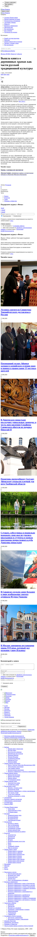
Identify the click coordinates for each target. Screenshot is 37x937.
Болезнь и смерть (13, 823)
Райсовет (7, 40)
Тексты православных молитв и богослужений (18, 926)
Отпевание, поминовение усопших (19, 909)
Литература (11, 836)
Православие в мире (10, 849)
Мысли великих (13, 848)
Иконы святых (12, 778)
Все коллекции (8, 45)
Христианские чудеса (14, 810)
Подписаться (22, 726)
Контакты (7, 710)
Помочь (7, 9)
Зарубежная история (14, 820)
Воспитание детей (10, 786)
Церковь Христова (10, 921)
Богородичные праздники (16, 770)
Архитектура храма (14, 783)
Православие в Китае (14, 862)
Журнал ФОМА (5, 54)
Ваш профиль (9, 4)
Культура (7, 198)
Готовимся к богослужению (12, 916)
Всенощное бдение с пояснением (18, 919)
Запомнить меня (8, 683)
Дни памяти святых (14, 768)
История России (13, 818)
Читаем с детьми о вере (11, 43)
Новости (7, 24)
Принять (32, 935)
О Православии (13, 812)
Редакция (8, 185)
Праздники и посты (10, 872)
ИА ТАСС (22, 101)
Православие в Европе (15, 857)
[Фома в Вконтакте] (8, 693)
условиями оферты (18, 226)
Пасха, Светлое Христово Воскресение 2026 (21, 765)
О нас (6, 705)
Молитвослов (8, 27)
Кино (9, 843)
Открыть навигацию (10, 2)
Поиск (6, 6)
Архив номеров (9, 717)
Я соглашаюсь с (13, 226)
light (2, 74)
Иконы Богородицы (14, 775)
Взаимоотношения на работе (17, 831)
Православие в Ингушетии (16, 859)
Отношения (7, 797)
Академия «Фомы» (10, 22)
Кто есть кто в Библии (15, 752)
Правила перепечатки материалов (14, 737)
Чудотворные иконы (14, 779)
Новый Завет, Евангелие (15, 749)
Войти (13, 51)
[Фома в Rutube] (7, 701)
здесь (11, 220)
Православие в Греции (15, 856)
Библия (6, 747)
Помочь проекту (5, 224)
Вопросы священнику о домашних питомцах (22, 888)
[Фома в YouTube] (7, 699)
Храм (6, 199)
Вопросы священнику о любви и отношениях (22, 898)
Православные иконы (11, 773)
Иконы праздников (14, 776)
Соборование (12, 912)
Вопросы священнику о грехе (17, 890)
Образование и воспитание (12, 801)
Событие (19, 54)
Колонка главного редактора (13, 799)
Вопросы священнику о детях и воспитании (21, 791)
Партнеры (7, 715)
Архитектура (12, 835)
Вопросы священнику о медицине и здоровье (22, 899)
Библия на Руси (13, 760)
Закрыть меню (5, 11)
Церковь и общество (10, 201)
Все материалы (9, 29)
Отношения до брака (14, 828)
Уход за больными (13, 825)
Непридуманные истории (12, 19)
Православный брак (14, 830)
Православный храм (10, 781)
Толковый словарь (13, 846)
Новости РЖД (8, 804)
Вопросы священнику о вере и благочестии (21, 883)
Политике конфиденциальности (19, 935)
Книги (6, 196)
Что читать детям (13, 792)
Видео (6, 869)
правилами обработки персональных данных (17, 730)
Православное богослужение (13, 41)
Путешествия (8, 802)
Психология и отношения (12, 21)
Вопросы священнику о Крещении (18, 896)
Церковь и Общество (10, 924)
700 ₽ (2, 208)
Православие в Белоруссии (16, 854)
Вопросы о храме (13, 901)
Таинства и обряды (10, 903)
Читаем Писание (13, 757)
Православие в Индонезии (16, 861)
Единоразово (7, 216)
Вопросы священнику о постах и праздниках (22, 771)
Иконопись (11, 838)
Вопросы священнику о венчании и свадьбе (21, 885)
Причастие (11, 906)
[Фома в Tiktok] (6, 697)
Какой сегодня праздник (11, 38)
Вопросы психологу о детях (16, 796)
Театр (9, 844)
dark (5, 74)
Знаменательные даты (14, 815)
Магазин (7, 707)
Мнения (6, 865)
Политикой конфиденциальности (12, 230)
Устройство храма (13, 784)
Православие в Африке (15, 852)
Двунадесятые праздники (15, 766)
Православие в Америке (15, 851)
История (7, 813)
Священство (11, 914)
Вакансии (7, 714)
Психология (8, 822)
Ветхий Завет (12, 750)
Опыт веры (11, 809)
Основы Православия (11, 17)
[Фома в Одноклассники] (10, 694)
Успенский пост (13, 877)
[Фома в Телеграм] (7, 696)
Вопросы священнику (11, 25)
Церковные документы (11, 922)
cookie (21, 739)
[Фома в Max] (6, 702)
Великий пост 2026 (14, 875)
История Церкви (13, 817)
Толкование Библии (14, 758)
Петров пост (12, 878)
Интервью (7, 864)
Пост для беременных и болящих (18, 880)
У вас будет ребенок (14, 794)
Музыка (10, 839)
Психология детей (13, 789)
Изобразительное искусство (16, 841)
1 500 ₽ (3, 210)
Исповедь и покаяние (14, 908)
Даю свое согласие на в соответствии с (16, 229)
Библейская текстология (15, 753)
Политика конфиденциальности (14, 736)
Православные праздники (12, 763)
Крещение (11, 904)
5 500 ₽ (3, 212)
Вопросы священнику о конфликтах (19, 895)
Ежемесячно (17, 216)
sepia (7, 74)
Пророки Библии (13, 755)
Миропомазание (13, 911)
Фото (6, 867)
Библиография (12, 762)
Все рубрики (8, 30)
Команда (7, 712)
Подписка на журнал (10, 32)
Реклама (6, 709)
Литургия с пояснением (15, 917)
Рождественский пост (14, 873)
